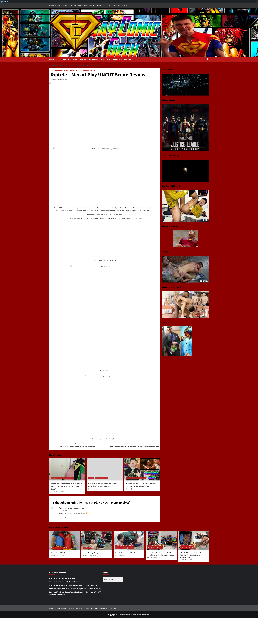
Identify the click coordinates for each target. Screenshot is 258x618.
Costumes (59, 548)
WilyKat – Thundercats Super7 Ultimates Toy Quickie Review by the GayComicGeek (192, 555)
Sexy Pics (131, 548)
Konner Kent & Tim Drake (59, 553)
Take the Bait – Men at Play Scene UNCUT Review (77, 445)
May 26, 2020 (98, 489)
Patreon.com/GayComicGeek (130, 218)
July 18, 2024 (189, 559)
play (110, 439)
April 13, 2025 (60, 555)
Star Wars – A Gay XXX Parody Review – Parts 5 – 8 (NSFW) (76, 585)
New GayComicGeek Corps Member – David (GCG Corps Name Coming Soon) (66, 486)
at (96, 439)
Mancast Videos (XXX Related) (70, 70)
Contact (125, 5)
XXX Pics (92, 70)
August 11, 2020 (60, 492)
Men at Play (64, 208)
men (99, 439)
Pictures (99, 5)
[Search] (207, 59)
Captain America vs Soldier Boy (126, 553)
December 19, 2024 (94, 555)
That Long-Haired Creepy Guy (70, 508)
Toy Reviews (157, 545)
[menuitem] (2, 1)
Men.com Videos (99, 478)
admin (54, 79)
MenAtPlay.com (116, 214)
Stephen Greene (55, 582)
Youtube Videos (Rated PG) (155, 548)
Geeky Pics (54, 478)
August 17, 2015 (62, 79)
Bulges (53, 548)
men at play (104, 439)
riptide (114, 439)
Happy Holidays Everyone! (92, 553)
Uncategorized (88, 548)
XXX (88, 70)
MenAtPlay (82, 70)
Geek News (116, 5)
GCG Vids (107, 5)
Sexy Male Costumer (64, 478)
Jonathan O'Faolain (56, 592)
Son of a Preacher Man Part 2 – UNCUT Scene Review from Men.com (134, 445)
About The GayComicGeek (78, 5)
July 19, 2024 (157, 557)
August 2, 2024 (125, 555)
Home (65, 5)
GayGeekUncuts (55, 70)
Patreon (91, 5)
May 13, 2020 (135, 489)
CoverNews (135, 615)
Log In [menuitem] (6, 1)
